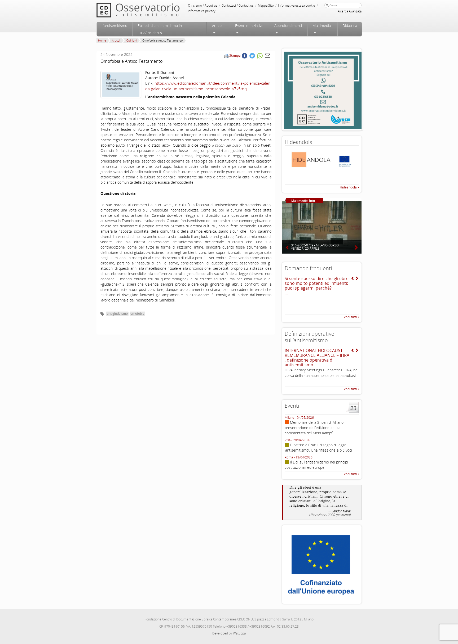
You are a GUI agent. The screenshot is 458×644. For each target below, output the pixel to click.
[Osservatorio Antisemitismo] (149, 9)
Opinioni (131, 40)
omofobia (137, 314)
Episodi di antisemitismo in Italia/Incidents (160, 29)
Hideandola (348, 187)
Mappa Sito (266, 5)
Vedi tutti (350, 317)
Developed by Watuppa (229, 633)
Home (102, 40)
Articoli (217, 25)
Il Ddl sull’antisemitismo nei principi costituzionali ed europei (316, 465)
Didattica (349, 25)
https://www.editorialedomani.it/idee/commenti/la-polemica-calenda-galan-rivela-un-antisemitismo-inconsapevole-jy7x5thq (207, 85)
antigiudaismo (117, 314)
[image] (120, 84)
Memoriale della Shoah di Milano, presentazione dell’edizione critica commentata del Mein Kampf (314, 427)
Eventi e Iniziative (249, 25)
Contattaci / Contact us (238, 5)
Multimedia (321, 25)
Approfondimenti (288, 25)
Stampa (235, 55)
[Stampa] (226, 55)
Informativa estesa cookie (296, 5)
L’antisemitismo (114, 25)
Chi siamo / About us (202, 5)
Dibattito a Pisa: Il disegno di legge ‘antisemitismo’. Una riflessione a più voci (318, 447)
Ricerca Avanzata (349, 11)
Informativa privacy (201, 11)
